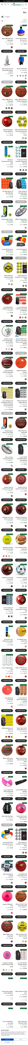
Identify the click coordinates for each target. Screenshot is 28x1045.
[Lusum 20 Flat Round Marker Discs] (7, 241)
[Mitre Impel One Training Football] (8, 267)
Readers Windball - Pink (8, 905)
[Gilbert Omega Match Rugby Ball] (21, 211)
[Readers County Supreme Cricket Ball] (21, 479)
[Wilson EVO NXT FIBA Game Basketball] (21, 896)
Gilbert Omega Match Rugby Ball (21, 220)
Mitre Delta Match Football (8, 874)
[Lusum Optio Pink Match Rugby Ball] (7, 782)
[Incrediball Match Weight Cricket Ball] (7, 299)
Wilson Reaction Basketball (22, 431)
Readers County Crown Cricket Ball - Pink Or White (7, 340)
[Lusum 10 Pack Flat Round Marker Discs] (7, 834)
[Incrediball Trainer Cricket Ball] (21, 631)
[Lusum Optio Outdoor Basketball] (21, 539)
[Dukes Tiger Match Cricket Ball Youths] (21, 720)
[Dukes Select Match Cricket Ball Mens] (7, 983)
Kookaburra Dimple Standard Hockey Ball (7, 963)
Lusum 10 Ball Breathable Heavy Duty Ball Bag (22, 458)
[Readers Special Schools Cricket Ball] (7, 479)
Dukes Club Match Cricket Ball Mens (8, 130)
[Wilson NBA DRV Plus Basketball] (7, 30)
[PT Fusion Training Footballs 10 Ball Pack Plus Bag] (21, 152)
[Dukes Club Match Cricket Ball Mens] (7, 122)
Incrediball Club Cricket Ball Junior (22, 874)
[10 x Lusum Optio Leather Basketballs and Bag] (21, 690)
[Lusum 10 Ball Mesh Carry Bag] (7, 1013)
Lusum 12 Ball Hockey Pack (7, 668)
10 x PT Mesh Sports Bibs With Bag (7, 192)
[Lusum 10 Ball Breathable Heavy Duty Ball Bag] (21, 449)
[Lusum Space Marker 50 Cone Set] (21, 30)
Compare (7, 16)
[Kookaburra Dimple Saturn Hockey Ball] (7, 539)
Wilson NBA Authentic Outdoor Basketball (21, 100)
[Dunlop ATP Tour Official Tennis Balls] (7, 631)
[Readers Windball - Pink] (7, 896)
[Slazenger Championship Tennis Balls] (7, 152)
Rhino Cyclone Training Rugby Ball (8, 457)
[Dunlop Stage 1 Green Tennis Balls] (7, 211)
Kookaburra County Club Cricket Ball (8, 518)
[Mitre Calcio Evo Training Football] (21, 1013)
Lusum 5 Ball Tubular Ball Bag (21, 790)
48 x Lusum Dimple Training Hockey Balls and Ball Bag (21, 308)
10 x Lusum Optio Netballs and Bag (22, 963)
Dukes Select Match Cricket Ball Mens (7, 992)
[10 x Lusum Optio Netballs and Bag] (21, 955)
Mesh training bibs (22, 68)
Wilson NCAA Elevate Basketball (21, 668)
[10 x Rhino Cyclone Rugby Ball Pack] (21, 393)
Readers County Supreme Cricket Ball (21, 488)
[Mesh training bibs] (21, 61)
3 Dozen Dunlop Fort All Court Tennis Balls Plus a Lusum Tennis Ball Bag (21, 341)
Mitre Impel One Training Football (8, 276)
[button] (2, 4)
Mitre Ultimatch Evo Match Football (21, 935)
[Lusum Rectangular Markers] (21, 241)
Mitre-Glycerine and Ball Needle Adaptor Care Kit (7, 70)
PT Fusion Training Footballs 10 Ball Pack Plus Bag (21, 161)
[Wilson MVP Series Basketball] (7, 750)
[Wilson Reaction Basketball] (21, 423)
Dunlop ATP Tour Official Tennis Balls (8, 640)
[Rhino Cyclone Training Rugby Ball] (7, 449)
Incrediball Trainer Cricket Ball (22, 640)
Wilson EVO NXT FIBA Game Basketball (21, 905)
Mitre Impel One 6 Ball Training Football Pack (21, 130)
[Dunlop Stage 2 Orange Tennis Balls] (7, 423)
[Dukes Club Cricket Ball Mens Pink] (21, 808)
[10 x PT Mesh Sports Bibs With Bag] (7, 183)
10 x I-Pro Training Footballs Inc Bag (8, 608)
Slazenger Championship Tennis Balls (7, 161)
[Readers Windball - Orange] (21, 363)
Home (25, 8)
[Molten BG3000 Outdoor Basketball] (7, 363)
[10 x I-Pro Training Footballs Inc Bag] (7, 600)
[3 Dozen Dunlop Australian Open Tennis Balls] (21, 183)
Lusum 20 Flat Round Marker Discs (7, 250)
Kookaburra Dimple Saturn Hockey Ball (8, 548)
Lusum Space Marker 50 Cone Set (21, 39)
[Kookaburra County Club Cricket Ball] (7, 509)
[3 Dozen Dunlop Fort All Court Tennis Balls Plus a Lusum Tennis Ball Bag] (21, 331)
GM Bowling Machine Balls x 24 (7, 728)
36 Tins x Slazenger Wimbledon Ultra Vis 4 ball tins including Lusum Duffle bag (7, 403)
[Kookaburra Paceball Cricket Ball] (7, 569)
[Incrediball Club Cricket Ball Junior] (21, 866)
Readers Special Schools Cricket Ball (7, 488)
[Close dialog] (25, 1022)
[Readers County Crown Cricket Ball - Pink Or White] (7, 331)
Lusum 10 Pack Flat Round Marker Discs (7, 843)
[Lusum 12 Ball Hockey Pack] (8, 660)
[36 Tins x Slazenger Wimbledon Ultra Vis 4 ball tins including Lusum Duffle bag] (7, 393)
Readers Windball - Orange (22, 371)
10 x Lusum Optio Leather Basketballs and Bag (21, 699)
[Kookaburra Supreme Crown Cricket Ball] (21, 509)
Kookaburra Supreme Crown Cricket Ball (21, 518)
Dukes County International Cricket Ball (21, 609)
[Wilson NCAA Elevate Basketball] (21, 660)
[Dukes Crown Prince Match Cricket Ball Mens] (21, 750)
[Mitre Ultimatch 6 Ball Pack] (21, 983)
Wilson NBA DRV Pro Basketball (7, 100)
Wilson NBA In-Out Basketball (8, 935)
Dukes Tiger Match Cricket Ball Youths (22, 728)
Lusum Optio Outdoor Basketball (21, 548)
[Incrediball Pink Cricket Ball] (7, 690)
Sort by (25, 19)
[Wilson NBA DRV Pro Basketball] (7, 91)
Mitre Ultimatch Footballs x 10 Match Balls (21, 844)
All (22, 8)
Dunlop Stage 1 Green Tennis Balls (7, 220)
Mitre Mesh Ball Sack (7, 816)
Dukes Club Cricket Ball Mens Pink (22, 816)
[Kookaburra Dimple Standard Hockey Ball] (7, 955)
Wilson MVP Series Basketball (8, 759)
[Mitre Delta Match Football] (7, 866)
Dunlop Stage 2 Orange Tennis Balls (7, 431)
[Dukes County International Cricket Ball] (21, 600)
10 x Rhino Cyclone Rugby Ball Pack (22, 401)
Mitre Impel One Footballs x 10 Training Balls (21, 277)
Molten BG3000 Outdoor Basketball (8, 371)
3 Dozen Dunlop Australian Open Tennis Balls (22, 193)
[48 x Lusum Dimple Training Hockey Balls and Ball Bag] (21, 299)
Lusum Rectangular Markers (21, 250)
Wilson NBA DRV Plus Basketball (7, 39)
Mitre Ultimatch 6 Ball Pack (21, 992)
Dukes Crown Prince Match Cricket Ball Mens (21, 760)
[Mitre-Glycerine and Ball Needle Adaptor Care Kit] (7, 61)
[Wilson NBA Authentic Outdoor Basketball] (21, 91)
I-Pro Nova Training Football (22, 578)
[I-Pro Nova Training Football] (21, 569)
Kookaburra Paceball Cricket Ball (7, 578)
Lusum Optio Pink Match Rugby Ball (8, 790)
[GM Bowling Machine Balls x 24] (7, 720)
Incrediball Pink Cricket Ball (9, 698)
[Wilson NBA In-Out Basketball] (7, 926)
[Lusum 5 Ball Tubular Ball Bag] (21, 782)
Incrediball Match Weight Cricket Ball (8, 308)
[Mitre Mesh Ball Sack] (7, 808)
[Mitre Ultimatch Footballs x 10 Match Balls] (21, 834)
